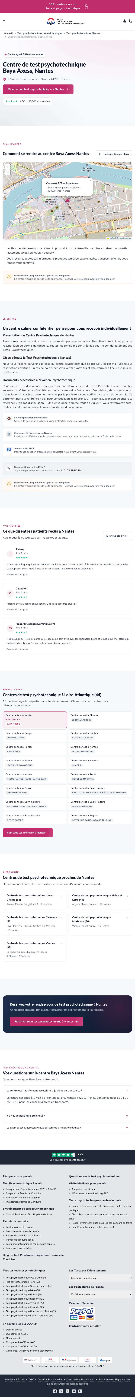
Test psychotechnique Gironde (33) (25, 1307)
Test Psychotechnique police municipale (93, 1227)
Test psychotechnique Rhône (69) (24, 1294)
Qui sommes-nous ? (17, 1334)
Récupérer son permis (17, 1176)
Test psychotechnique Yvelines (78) (25, 1303)
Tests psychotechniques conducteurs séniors (30, 1244)
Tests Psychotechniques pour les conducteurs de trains (102, 1223)
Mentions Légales (15, 1379)
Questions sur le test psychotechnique (94, 1176)
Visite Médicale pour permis (87, 1183)
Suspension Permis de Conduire (23, 1193)
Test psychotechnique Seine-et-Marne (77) (29, 1286)
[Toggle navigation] (4, 21)
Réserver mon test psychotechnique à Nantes (44, 1021)
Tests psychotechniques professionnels (95, 1200)
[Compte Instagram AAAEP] (61, 1391)
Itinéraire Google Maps (116, 154)
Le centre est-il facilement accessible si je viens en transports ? (44, 1090)
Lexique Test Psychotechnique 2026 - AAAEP (31, 1189)
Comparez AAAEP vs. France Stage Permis (29, 1350)
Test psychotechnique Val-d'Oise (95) (26, 1277)
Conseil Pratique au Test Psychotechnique (29, 1214)
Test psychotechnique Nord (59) (22, 1282)
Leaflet (112, 238)
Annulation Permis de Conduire (23, 1197)
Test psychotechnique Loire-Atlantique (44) (29, 1315)
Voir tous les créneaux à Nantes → (28, 832)
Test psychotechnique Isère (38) (23, 1290)
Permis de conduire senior (20, 1239)
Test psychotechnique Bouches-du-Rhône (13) (31, 1311)
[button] (67, 200)
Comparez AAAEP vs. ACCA (21, 1346)
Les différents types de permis (22, 1231)
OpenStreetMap (124, 238)
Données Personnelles (50, 1379)
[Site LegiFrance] (31, 1360)
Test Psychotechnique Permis (22, 1183)
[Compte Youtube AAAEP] (74, 1391)
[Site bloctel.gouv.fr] (105, 1360)
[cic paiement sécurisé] (100, 1314)
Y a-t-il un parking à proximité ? (26, 1115)
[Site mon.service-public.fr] (69, 1360)
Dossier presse (14, 1329)
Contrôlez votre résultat (85, 1326)
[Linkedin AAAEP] (80, 1391)
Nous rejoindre (14, 1338)
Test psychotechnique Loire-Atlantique (39, 33)
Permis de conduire (15, 1221)
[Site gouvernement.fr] (50, 1360)
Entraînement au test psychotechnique (28, 1209)
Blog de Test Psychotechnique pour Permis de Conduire (33, 1257)
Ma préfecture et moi (83, 1189)
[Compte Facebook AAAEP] (55, 1391)
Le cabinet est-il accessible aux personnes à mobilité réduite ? (44, 1127)
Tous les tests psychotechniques (24, 1271)
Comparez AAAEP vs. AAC (20, 1342)
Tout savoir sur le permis (19, 1227)
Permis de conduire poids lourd (23, 1235)
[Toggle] (124, 21)
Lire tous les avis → (117, 535)
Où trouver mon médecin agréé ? (90, 1193)
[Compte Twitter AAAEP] (67, 1391)
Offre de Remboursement (80, 1379)
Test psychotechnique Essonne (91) (25, 1298)
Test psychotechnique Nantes (83, 33)
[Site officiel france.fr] (87, 1360)
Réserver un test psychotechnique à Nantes (36, 89)
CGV (31, 1379)
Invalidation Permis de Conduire (23, 1201)
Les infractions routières (19, 1248)
